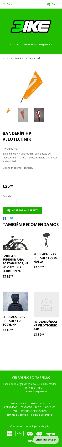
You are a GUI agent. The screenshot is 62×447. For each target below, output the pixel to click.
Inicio (5, 58)
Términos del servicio (17, 414)
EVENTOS (45, 403)
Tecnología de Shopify (37, 426)
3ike (20, 426)
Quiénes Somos (18, 403)
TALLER (33, 403)
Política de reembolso (42, 414)
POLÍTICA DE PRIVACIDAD (34, 411)
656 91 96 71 (36, 387)
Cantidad (7, 196)
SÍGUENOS (49, 407)
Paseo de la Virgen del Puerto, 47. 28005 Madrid (29, 384)
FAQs (15, 411)
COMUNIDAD (10, 407)
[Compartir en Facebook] (5, 218)
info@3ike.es (40, 391)
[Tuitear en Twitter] (12, 218)
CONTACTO (26, 407)
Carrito (55, 4)
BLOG (38, 407)
